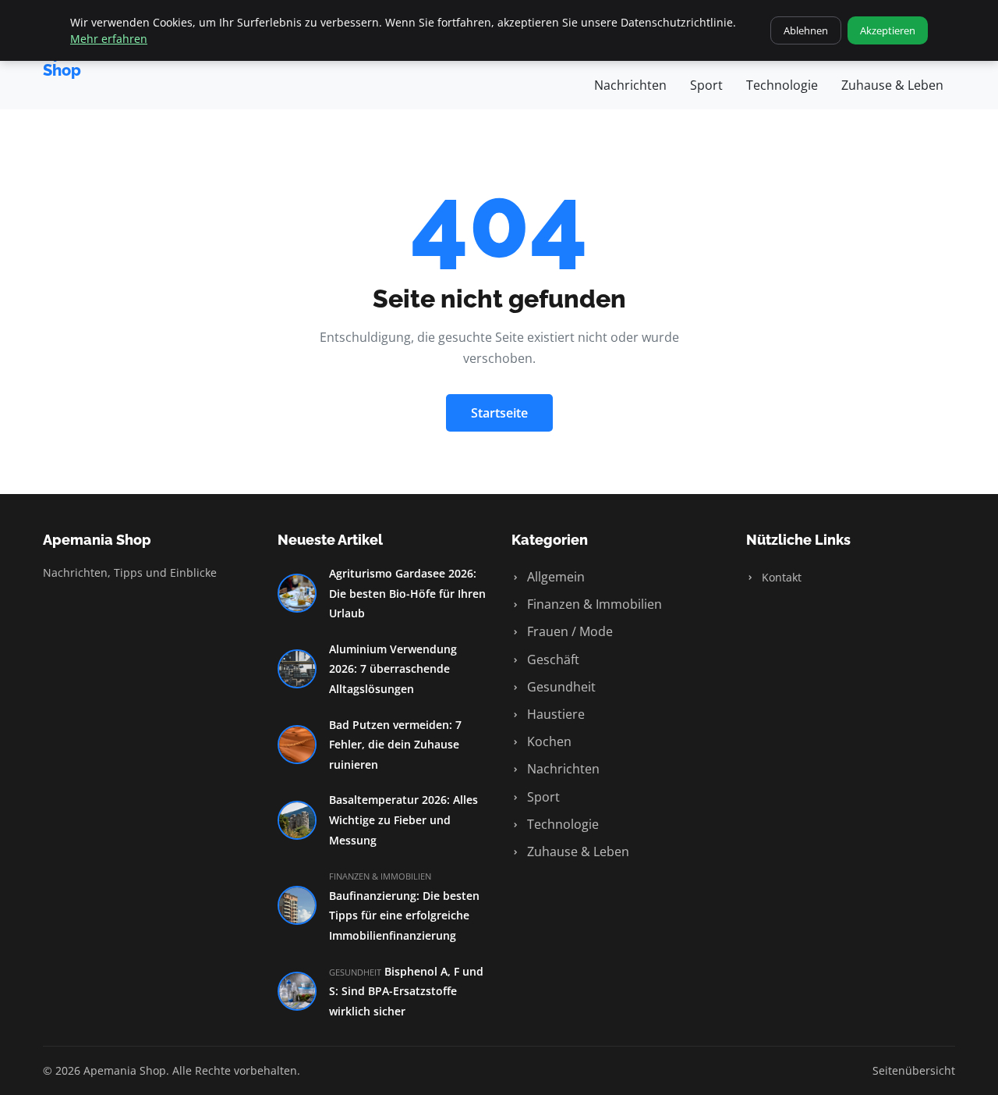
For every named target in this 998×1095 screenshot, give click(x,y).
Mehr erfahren (108, 38)
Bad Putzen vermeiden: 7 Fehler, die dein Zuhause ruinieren (395, 744)
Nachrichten (630, 85)
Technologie (782, 85)
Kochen (548, 741)
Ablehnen (806, 30)
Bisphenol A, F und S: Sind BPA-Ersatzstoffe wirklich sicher (406, 991)
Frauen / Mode (568, 631)
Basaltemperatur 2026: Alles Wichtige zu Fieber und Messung (403, 819)
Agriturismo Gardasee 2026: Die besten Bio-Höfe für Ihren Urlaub (407, 593)
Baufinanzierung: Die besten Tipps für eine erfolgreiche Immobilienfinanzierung (404, 915)
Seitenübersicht (913, 1070)
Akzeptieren (887, 30)
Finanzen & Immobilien (593, 604)
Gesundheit (560, 686)
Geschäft (551, 659)
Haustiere (554, 714)
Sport (706, 85)
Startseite (499, 412)
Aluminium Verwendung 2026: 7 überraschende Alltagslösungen (393, 669)
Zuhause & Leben (892, 85)
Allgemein (554, 576)
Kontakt (780, 577)
